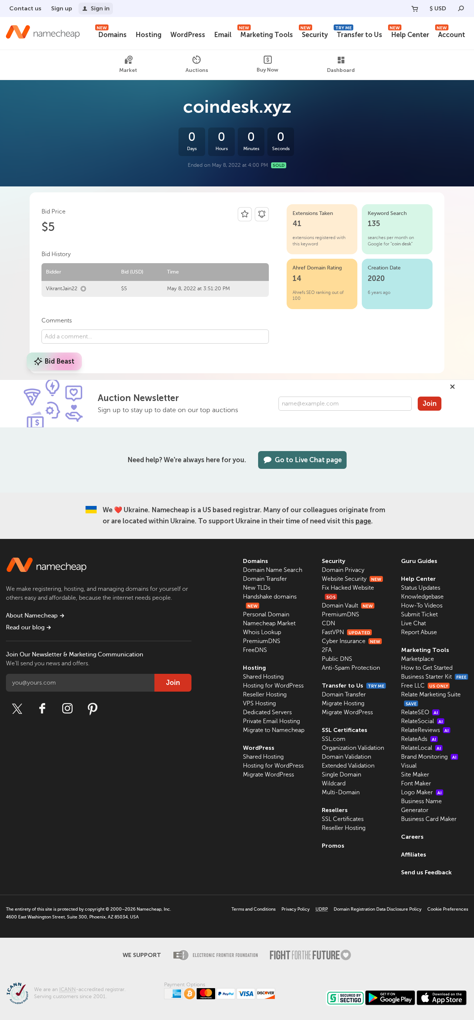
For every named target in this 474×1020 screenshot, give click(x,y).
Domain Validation (346, 757)
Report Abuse (419, 632)
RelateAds (418, 739)
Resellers (335, 810)
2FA (327, 650)
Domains (112, 34)
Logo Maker (421, 792)
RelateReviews (425, 730)
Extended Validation (348, 765)
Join (430, 404)
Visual (409, 765)
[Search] (461, 8)
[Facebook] (42, 709)
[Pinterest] (92, 709)
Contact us (25, 8)
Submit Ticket (419, 614)
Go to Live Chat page (308, 460)
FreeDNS (255, 650)
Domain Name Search (272, 570)
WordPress (187, 35)
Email (222, 35)
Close (452, 386)
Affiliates (413, 854)
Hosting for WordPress (273, 685)
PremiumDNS (261, 641)
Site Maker (415, 774)
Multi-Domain (341, 792)
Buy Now (267, 70)
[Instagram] (67, 709)
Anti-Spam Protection (351, 668)
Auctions (197, 70)
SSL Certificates (344, 729)
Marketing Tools (266, 34)
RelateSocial (422, 721)
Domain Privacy (343, 570)
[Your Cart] (415, 8)
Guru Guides (419, 560)
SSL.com (334, 739)
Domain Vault (347, 605)
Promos (333, 845)
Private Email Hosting (271, 721)
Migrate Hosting (343, 703)
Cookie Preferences (447, 909)
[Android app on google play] (390, 997)
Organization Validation (353, 748)
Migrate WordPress (268, 774)
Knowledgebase (422, 596)
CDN (328, 623)
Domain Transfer (265, 579)
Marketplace (417, 659)
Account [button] (451, 34)
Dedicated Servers (267, 712)
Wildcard (334, 783)
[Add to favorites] (245, 214)
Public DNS (337, 659)
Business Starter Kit (434, 676)
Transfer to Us (358, 34)
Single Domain (341, 774)
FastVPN (346, 632)
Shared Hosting (263, 676)
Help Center (409, 34)
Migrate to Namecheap (273, 730)
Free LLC (424, 685)
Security (314, 34)
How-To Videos (422, 605)
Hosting (148, 35)
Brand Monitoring (429, 757)
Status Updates (420, 587)
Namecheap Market (269, 623)
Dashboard (341, 70)
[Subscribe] (262, 214)
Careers (412, 836)
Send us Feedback (426, 872)
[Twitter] (17, 709)
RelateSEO (419, 712)
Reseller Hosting (265, 694)
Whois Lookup (262, 632)
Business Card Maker (429, 819)
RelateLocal (421, 748)
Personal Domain (266, 614)
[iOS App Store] (442, 997)
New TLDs (256, 587)
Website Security (351, 579)
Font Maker (416, 783)
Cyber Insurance (351, 641)
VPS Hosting (259, 703)
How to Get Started (427, 668)
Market (128, 70)
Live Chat (413, 623)
